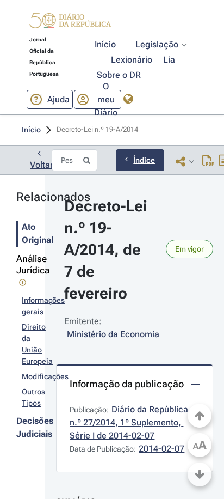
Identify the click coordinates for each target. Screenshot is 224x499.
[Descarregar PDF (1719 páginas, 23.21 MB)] (208, 161)
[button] (70, 22)
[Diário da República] (70, 23)
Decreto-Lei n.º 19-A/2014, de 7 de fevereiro (107, 249)
